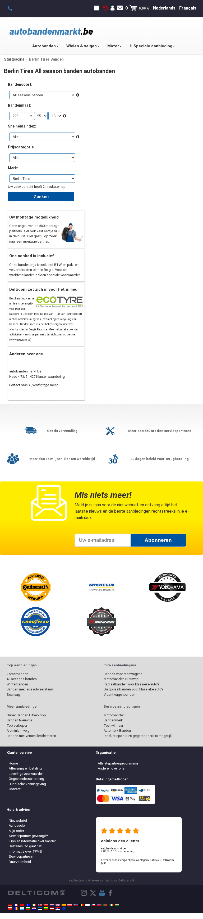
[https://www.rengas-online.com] (87, 905)
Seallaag (13, 695)
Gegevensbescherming (26, 779)
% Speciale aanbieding (151, 46)
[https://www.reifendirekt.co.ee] (40, 908)
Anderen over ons (111, 768)
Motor (113, 46)
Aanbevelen (17, 825)
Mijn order (16, 831)
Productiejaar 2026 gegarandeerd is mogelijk (138, 736)
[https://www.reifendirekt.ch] (22, 905)
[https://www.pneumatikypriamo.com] (99, 905)
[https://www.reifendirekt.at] (69, 905)
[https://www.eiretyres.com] (111, 905)
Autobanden (44, 46)
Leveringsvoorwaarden (26, 774)
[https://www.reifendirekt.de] (10, 905)
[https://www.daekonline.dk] (46, 905)
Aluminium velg (18, 731)
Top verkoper (17, 725)
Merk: (13, 168)
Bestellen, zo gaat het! (25, 846)
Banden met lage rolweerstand (30, 689)
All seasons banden (22, 679)
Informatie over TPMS (25, 851)
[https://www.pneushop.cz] (93, 905)
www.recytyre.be (20, 340)
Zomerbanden (17, 674)
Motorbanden (114, 715)
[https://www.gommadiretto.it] (34, 905)
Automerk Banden (117, 731)
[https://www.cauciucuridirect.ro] (16, 908)
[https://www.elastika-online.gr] (22, 908)
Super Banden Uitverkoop (26, 715)
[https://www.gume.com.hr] (34, 908)
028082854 (13, 8)
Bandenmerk (113, 720)
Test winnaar (113, 725)
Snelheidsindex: (22, 126)
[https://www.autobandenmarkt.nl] (52, 905)
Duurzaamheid (20, 862)
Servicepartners (21, 856)
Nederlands (164, 8)
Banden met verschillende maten (31, 736)
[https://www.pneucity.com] (105, 905)
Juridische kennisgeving (27, 784)
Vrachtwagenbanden (119, 695)
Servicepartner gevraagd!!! (29, 836)
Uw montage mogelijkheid (34, 217)
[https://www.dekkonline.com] (40, 905)
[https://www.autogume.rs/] (58, 908)
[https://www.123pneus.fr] (16, 905)
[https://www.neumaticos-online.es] (64, 905)
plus (104, 863)
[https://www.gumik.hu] (117, 905)
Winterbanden (17, 684)
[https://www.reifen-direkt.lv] (52, 908)
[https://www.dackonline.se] (28, 905)
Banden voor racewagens (123, 674)
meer (54, 385)
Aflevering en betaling (25, 768)
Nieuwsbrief (18, 820)
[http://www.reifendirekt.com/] (64, 908)
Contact (15, 789)
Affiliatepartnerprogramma (118, 763)
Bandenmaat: (19, 105)
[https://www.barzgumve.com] (28, 908)
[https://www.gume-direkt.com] (75, 905)
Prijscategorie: (21, 147)
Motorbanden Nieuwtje (121, 679)
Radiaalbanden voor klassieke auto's (131, 684)
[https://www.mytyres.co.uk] (58, 905)
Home (13, 763)
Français (187, 8)
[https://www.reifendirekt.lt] (46, 908)
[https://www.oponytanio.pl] (10, 908)
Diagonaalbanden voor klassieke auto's (134, 689)
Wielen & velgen (81, 46)
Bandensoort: (20, 84)
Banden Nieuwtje (19, 720)
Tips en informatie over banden (33, 841)
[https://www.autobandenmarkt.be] (81, 905)
